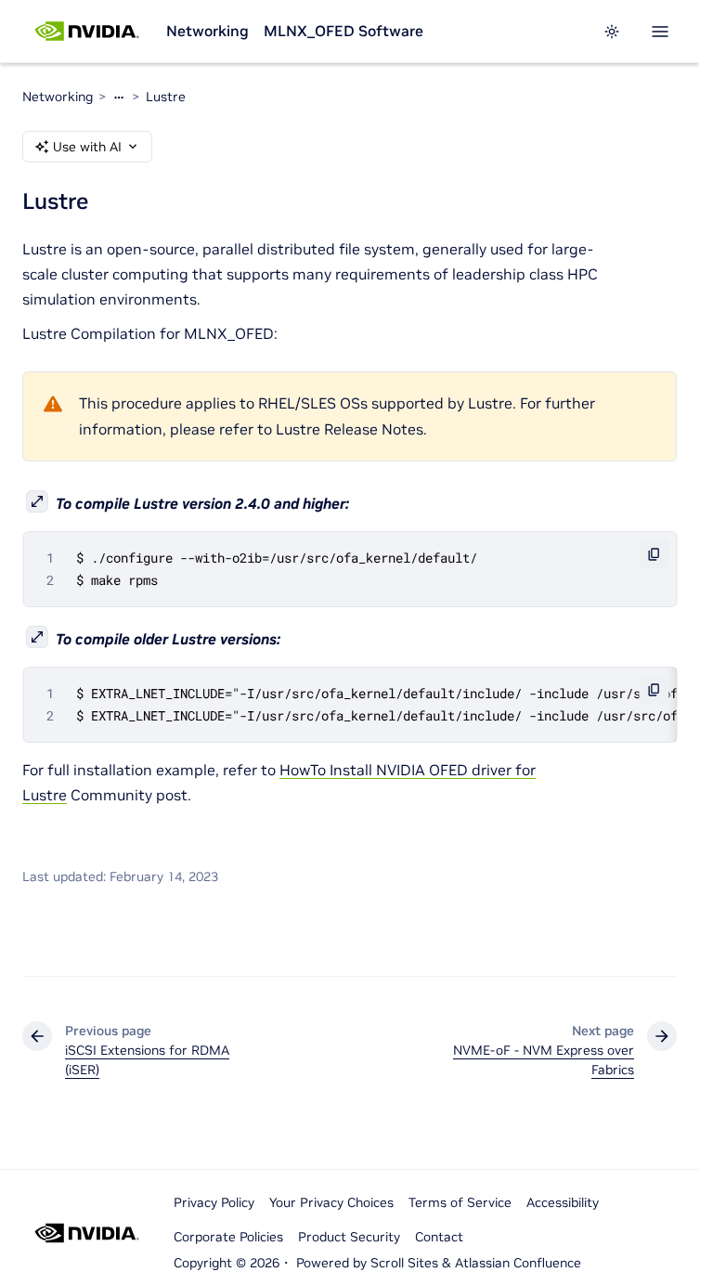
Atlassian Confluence (518, 1262)
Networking (207, 30)
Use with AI (87, 146)
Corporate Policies (228, 1236)
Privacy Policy (214, 1202)
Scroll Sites (404, 1262)
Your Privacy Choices (331, 1202)
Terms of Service (460, 1202)
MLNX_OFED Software (343, 30)
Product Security (349, 1236)
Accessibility (562, 1202)
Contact (439, 1236)
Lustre (166, 96)
